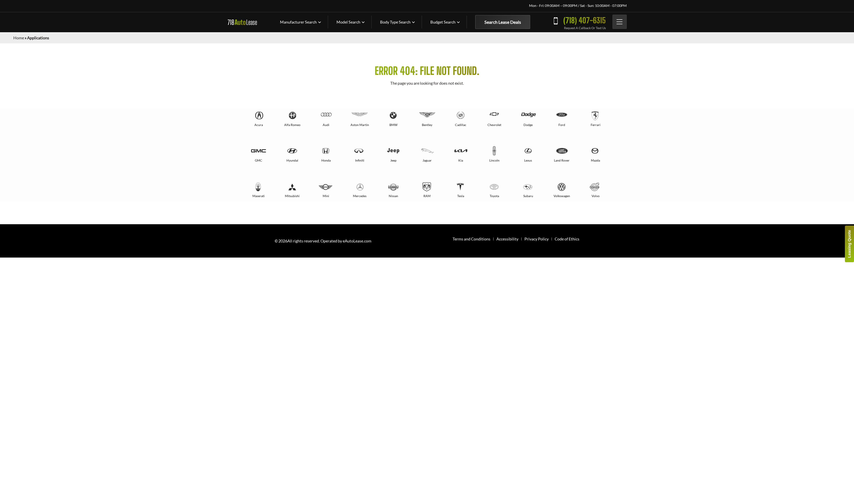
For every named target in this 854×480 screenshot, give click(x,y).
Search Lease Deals (502, 22)
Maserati (258, 196)
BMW (393, 125)
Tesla (460, 196)
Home (18, 37)
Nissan (393, 196)
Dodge (528, 125)
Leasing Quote (849, 244)
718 (242, 22)
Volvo (596, 196)
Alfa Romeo (292, 125)
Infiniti (359, 160)
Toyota (494, 196)
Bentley (427, 125)
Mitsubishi (292, 196)
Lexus (528, 160)
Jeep (393, 160)
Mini (326, 196)
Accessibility (507, 239)
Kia (460, 160)
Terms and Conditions (471, 239)
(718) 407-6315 (584, 20)
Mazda (595, 160)
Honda (326, 160)
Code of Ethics (567, 239)
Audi (326, 125)
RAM (427, 196)
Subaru (528, 196)
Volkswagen (562, 196)
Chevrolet (494, 125)
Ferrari (595, 125)
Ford (561, 125)
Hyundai (292, 160)
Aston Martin (359, 125)
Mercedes (360, 196)
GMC (258, 160)
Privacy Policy (536, 239)
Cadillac (460, 125)
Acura (258, 125)
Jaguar (427, 160)
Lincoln (494, 160)
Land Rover (562, 160)
